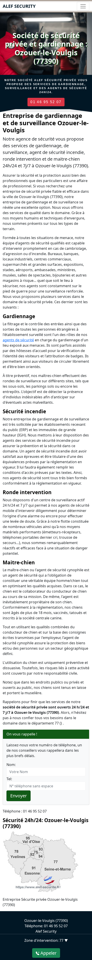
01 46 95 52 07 (46, 102)
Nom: (11, 764)
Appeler (47, 953)
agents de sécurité (18, 340)
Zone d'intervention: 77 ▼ (46, 940)
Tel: (9, 778)
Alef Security (19, 6)
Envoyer (18, 796)
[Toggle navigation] (83, 6)
